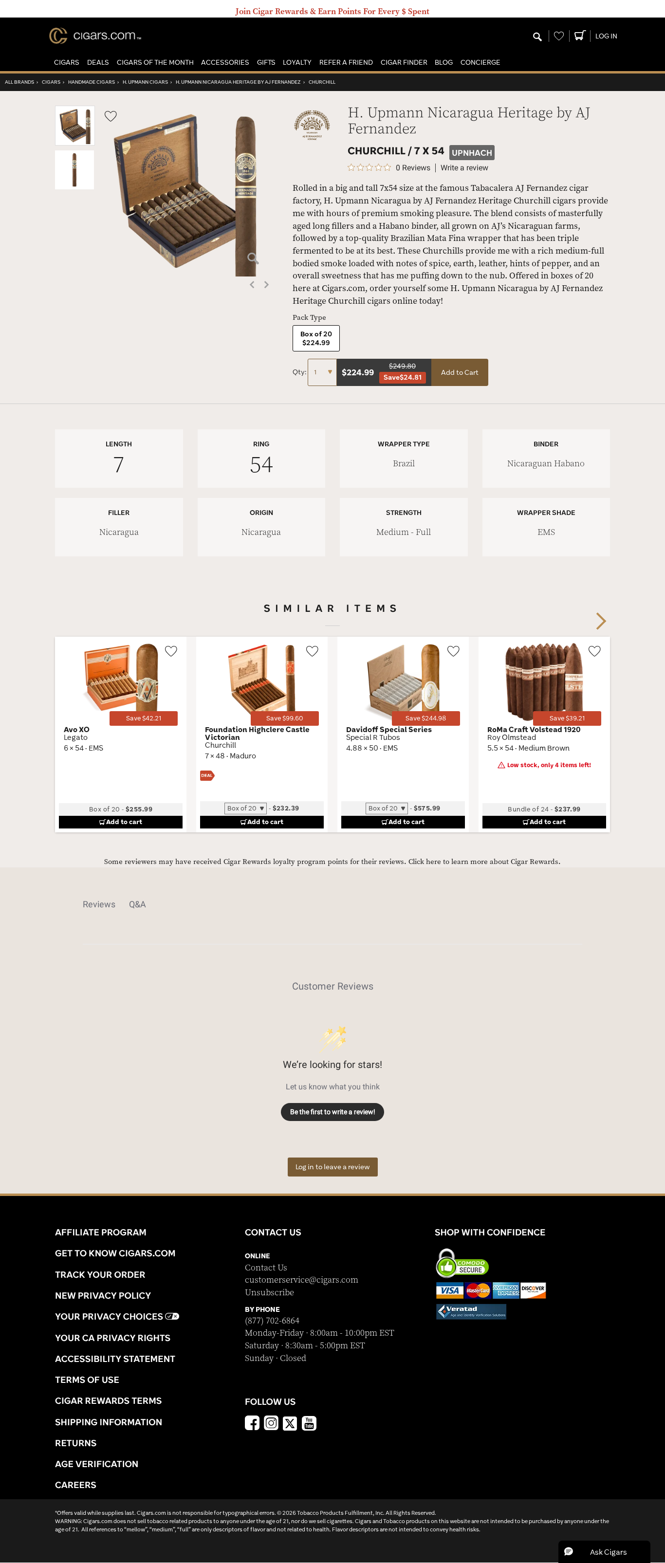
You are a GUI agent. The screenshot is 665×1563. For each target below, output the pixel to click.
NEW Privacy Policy (103, 1295)
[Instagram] (271, 1424)
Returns (76, 1443)
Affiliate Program (101, 1232)
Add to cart (124, 822)
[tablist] (332, 904)
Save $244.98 (426, 718)
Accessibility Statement (115, 1358)
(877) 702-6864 (272, 1320)
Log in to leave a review (333, 1166)
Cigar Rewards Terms (108, 1400)
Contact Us (266, 1267)
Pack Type (309, 317)
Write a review (464, 168)
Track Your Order (100, 1274)
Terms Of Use (87, 1379)
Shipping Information (108, 1422)
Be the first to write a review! (332, 1112)
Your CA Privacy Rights (112, 1337)
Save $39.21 (567, 718)
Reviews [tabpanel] (99, 904)
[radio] (316, 338)
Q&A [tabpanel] (137, 904)
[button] (66, 62)
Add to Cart (460, 372)
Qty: (300, 372)
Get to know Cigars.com (115, 1253)
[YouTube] (309, 1424)
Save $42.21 (143, 718)
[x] (290, 1423)
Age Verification (96, 1464)
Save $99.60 (284, 718)
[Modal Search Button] (537, 37)
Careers (75, 1484)
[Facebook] (252, 1424)
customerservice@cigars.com (301, 1280)
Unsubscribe (269, 1292)
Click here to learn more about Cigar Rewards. (484, 861)
